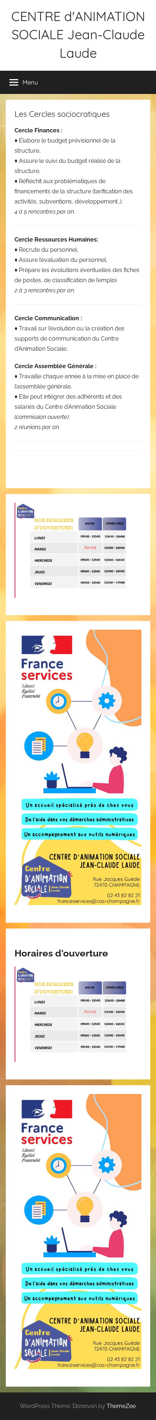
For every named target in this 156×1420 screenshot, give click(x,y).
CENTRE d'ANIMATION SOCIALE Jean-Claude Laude (78, 34)
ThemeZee (121, 1406)
